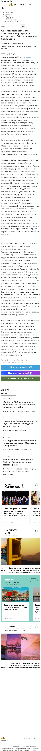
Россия (20, 362)
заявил (36, 226)
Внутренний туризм (8, 362)
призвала (26, 57)
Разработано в (24, 747)
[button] (32, 485)
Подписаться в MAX (18, 373)
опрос (16, 246)
